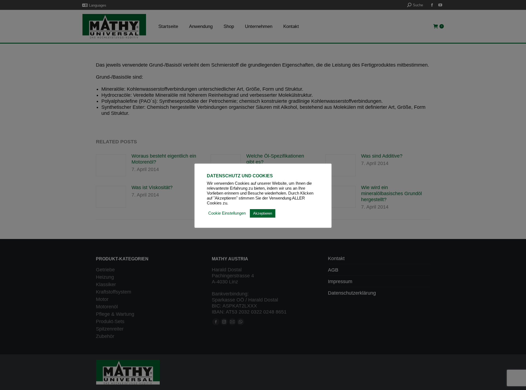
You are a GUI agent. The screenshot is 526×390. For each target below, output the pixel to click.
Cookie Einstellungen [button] (227, 213)
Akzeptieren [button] (262, 213)
